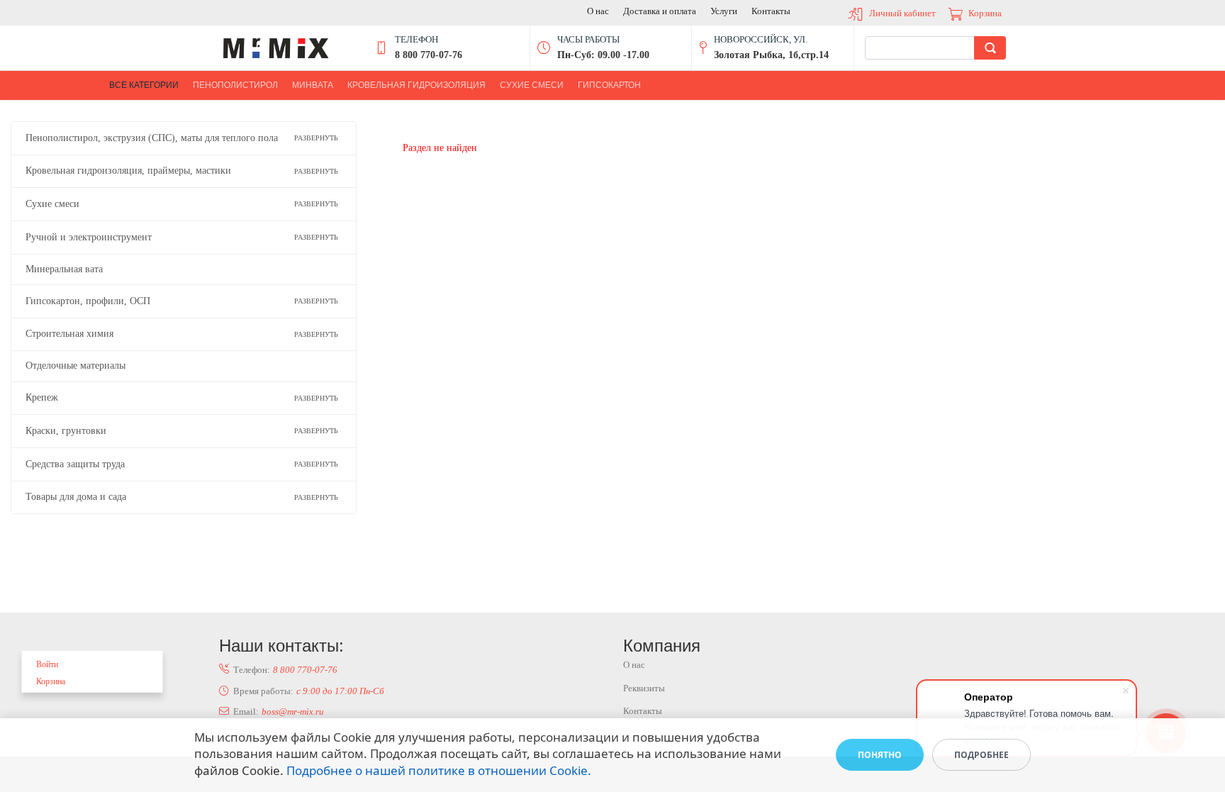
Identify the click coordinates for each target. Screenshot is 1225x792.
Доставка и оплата (659, 11)
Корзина (985, 13)
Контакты (770, 11)
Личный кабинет (902, 13)
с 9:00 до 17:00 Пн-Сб (340, 691)
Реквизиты (644, 688)
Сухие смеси (532, 85)
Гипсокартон (609, 85)
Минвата (312, 85)
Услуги (723, 11)
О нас (598, 11)
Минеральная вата (64, 269)
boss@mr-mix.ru (293, 711)
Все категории (144, 85)
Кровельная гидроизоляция (416, 85)
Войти (47, 664)
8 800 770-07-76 (305, 669)
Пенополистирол (235, 85)
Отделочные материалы (75, 365)
